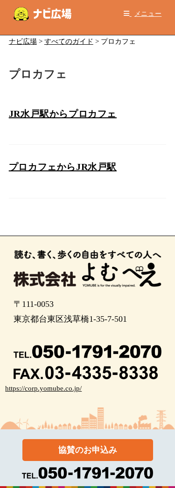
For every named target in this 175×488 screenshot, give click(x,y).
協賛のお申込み (87, 449)
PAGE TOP (162, 466)
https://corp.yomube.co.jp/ (43, 388)
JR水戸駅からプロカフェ (63, 113)
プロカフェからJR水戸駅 (63, 167)
